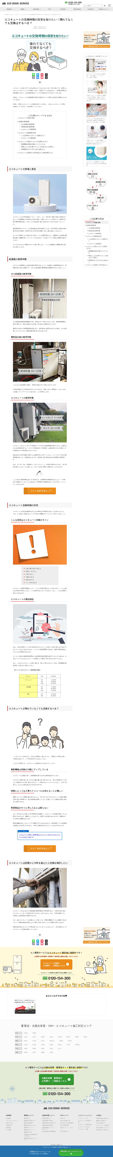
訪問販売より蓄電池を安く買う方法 (30, 1135)
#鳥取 (26, 1048)
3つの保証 (8, 1130)
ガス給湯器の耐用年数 (27, 124)
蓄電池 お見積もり (101, 1120)
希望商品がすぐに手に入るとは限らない (33, 149)
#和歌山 (77, 1045)
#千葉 (34, 1041)
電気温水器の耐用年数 (27, 127)
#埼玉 (43, 1041)
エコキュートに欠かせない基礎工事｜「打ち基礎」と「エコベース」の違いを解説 (96, 75)
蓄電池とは (27, 1118)
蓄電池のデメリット (29, 1130)
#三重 (68, 1045)
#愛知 (85, 1037)
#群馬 (61, 1041)
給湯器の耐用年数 (24, 121)
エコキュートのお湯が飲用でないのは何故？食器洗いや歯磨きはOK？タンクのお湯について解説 (96, 120)
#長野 (60, 1037)
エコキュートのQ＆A (84, 1127)
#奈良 (60, 1045)
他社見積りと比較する (102, 1130)
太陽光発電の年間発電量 (48, 1131)
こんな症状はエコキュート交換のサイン (33, 135)
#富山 (26, 1037)
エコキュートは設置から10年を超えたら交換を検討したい (36, 152)
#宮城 (26, 1033)
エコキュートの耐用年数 (28, 129)
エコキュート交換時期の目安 (27, 133)
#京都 (43, 1045)
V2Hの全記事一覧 (65, 1120)
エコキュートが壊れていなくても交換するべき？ (33, 141)
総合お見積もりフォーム (103, 1127)
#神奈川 (52, 1041)
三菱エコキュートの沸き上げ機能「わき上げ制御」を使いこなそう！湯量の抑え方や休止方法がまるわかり (96, 98)
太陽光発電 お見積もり (102, 1118)
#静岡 (77, 1037)
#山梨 (51, 1037)
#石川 (34, 1037)
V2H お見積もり (100, 1123)
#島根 (34, 1048)
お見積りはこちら (103, 9)
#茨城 (69, 1041)
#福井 (43, 1037)
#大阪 (26, 1045)
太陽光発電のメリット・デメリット (48, 1128)
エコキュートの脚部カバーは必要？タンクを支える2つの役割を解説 (96, 163)
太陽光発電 (36, 9)
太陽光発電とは (46, 1118)
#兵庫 (34, 1045)
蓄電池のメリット (29, 1127)
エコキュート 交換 (83, 1129)
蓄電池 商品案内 (28, 1123)
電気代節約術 (77, 9)
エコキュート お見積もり (103, 1125)
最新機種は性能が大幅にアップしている (33, 144)
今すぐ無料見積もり (41, 490)
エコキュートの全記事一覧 (84, 1121)
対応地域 (62, 9)
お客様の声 (91, 9)
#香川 (34, 1052)
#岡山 (43, 1048)
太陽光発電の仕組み (47, 1120)
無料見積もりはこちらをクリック (71, 1151)
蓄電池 (22, 9)
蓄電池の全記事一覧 (29, 1120)
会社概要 (8, 1118)
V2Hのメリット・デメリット (66, 1128)
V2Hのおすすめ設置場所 (66, 1123)
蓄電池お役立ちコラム (30, 1125)
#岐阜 (68, 1037)
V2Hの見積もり (64, 1131)
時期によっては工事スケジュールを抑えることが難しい (37, 147)
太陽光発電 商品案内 (47, 1125)
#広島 (51, 1048)
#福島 (34, 1033)
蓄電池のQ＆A (28, 1132)
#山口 (60, 1048)
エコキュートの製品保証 (28, 138)
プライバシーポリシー (12, 1120)
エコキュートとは (83, 1118)
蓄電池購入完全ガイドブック (30, 1139)
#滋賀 (51, 1045)
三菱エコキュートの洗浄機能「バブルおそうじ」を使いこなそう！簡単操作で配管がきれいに (96, 141)
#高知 (51, 1052)
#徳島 (26, 1052)
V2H (49, 9)
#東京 (26, 1041)
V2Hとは (62, 1118)
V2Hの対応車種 (64, 1125)
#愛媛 (43, 1052)
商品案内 (9, 9)
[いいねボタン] (40, 82)
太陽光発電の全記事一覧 (48, 1123)
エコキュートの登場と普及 (27, 118)
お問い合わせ (9, 1123)
